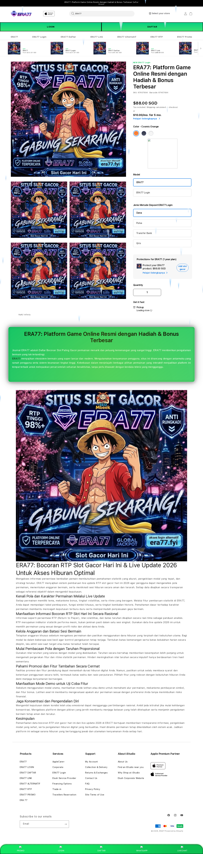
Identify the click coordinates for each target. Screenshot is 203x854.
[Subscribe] (65, 824)
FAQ (87, 783)
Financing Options (62, 783)
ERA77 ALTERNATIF (30, 783)
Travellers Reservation (64, 794)
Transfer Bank (144, 233)
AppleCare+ (58, 761)
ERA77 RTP (157, 37)
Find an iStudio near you (131, 767)
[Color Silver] (151, 133)
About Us (123, 761)
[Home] (21, 14)
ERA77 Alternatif (126, 37)
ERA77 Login (39, 37)
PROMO (21, 850)
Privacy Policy (92, 789)
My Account (91, 761)
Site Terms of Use (94, 794)
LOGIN (51, 26)
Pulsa (139, 223)
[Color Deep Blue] (143, 133)
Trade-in (56, 789)
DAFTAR (152, 26)
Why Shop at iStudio (129, 772)
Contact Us (91, 778)
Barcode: (154, 93)
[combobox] (101, 13)
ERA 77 (23, 800)
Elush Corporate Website (131, 778)
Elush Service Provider (64, 778)
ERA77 (14, 37)
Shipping (151, 107)
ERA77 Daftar (68, 37)
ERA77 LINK (26, 778)
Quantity (138, 285)
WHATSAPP (142, 850)
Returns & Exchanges (96, 772)
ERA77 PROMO (28, 794)
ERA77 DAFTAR (28, 772)
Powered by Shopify (174, 831)
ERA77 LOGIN (27, 767)
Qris (138, 243)
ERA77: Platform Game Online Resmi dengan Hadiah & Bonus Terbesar (101, 3)
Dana (139, 212)
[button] (14, 37)
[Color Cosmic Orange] (136, 133)
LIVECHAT (182, 850)
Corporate (57, 767)
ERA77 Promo (184, 37)
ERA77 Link (97, 37)
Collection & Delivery (96, 767)
